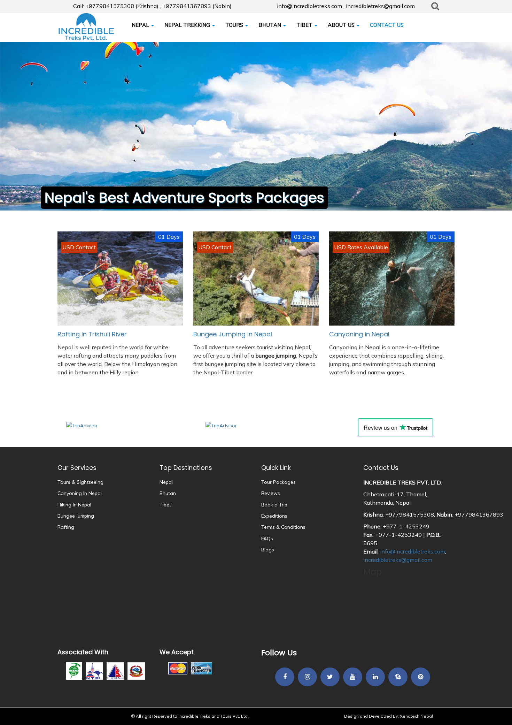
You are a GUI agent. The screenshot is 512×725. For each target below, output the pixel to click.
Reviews (270, 493)
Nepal (166, 482)
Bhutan (168, 493)
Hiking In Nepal (74, 505)
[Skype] (398, 677)
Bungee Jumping (75, 516)
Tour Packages (278, 482)
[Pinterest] (420, 677)
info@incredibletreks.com (412, 551)
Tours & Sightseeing (80, 482)
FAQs (267, 538)
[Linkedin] (375, 677)
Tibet (165, 505)
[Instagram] (307, 677)
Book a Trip (274, 505)
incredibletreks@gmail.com (397, 559)
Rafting (65, 527)
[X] (330, 677)
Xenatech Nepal (416, 716)
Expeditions (274, 516)
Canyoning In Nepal (79, 493)
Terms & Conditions (283, 527)
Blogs (267, 550)
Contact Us (380, 467)
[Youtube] (352, 677)
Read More (120, 351)
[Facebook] (284, 677)
